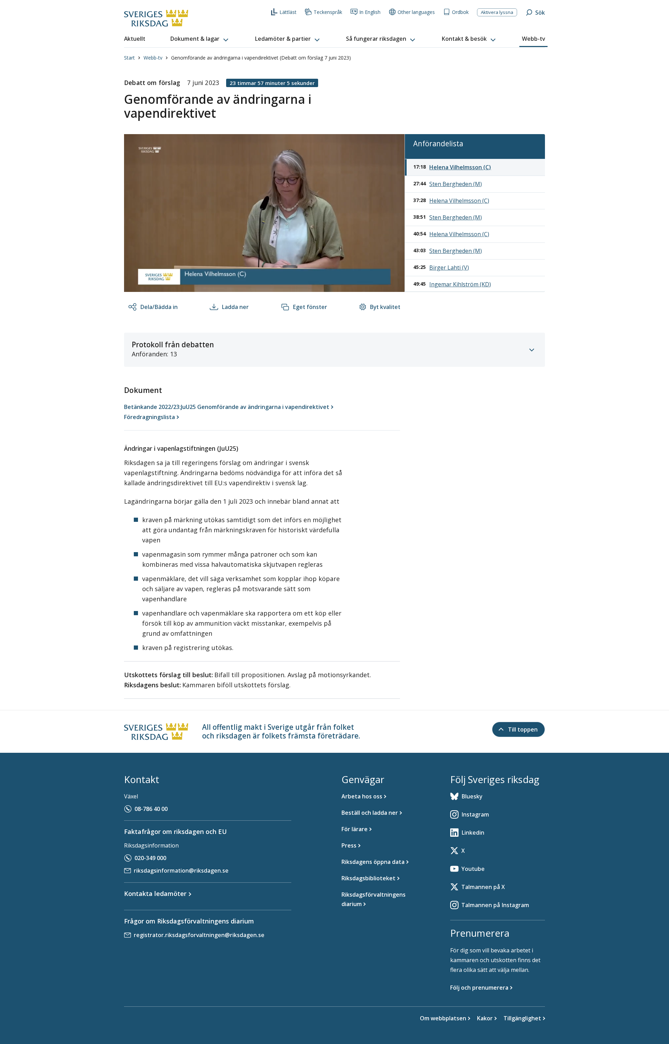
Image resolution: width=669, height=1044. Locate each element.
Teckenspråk (328, 12)
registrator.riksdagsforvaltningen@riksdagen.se (199, 935)
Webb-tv (153, 57)
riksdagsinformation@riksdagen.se (181, 870)
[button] (200, 39)
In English (369, 12)
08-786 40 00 (151, 809)
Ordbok (460, 12)
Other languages (416, 12)
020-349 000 (150, 858)
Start (129, 57)
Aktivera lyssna (497, 12)
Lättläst (288, 12)
